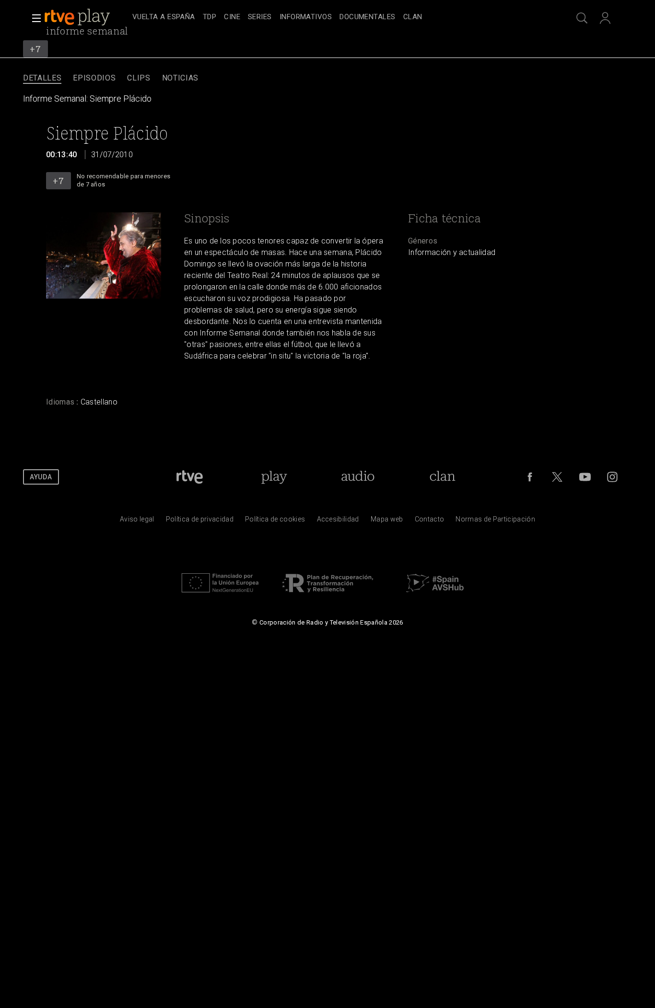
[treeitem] (163, 17)
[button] (33, 18)
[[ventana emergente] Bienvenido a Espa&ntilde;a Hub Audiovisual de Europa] (435, 595)
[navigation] (338, 17)
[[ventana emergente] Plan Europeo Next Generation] (220, 595)
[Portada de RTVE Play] (78, 17)
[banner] (86, 17)
